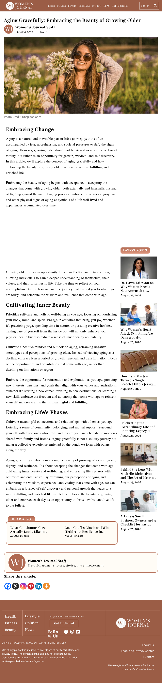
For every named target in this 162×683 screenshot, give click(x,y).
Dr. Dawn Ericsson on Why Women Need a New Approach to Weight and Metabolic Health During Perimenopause (137, 293)
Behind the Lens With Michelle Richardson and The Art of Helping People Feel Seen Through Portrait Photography (138, 479)
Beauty (72, 5)
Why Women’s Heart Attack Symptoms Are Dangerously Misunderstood (137, 335)
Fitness (61, 5)
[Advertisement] (62, 240)
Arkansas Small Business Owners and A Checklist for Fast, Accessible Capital (138, 522)
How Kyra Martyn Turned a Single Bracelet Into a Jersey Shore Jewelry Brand (137, 382)
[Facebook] (7, 586)
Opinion (96, 5)
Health (51, 5)
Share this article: (20, 576)
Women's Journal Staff (35, 27)
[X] (15, 586)
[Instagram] (23, 586)
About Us (147, 645)
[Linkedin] (38, 586)
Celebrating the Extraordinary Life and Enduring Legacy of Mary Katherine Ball (138, 429)
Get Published (120, 5)
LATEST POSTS (135, 250)
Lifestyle (84, 5)
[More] (46, 586)
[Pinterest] (30, 586)
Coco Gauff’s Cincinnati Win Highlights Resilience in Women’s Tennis (87, 531)
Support (148, 657)
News (107, 5)
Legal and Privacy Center (137, 651)
